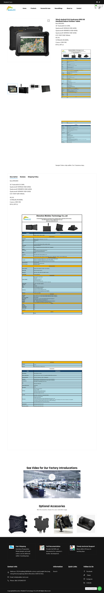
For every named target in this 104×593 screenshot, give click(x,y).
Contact (79, 8)
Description (14, 177)
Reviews (23, 177)
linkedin (88, 583)
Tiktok (89, 575)
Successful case (45, 8)
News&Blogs (58, 8)
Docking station (82, 533)
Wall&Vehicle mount (38, 533)
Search (55, 571)
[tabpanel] (12, 89)
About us (69, 8)
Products (33, 8)
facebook (89, 571)
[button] (98, 5)
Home (24, 8)
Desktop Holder (60, 533)
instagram (89, 579)
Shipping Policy (33, 177)
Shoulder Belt (13, 532)
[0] (99, 8)
